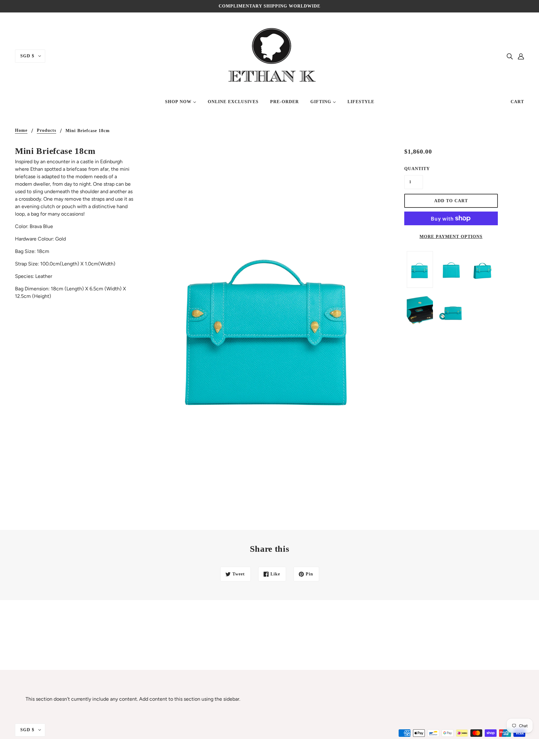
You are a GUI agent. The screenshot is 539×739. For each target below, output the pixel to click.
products (46, 130)
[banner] (269, 56)
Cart (517, 101)
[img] (509, 56)
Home (21, 130)
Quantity (413, 168)
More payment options (451, 236)
